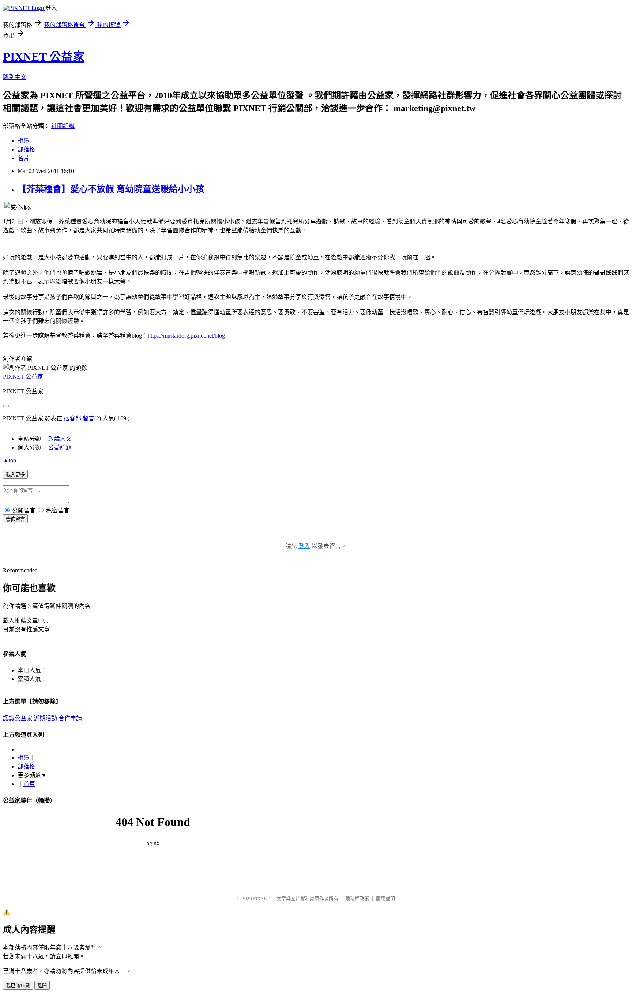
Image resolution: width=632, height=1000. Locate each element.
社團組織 (63, 126)
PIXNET (261, 898)
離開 (42, 985)
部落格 (26, 149)
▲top (9, 460)
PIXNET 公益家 (43, 56)
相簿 (23, 141)
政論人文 (60, 439)
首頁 (29, 784)
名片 (23, 158)
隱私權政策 (357, 898)
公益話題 (60, 447)
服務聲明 (385, 898)
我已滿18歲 (18, 985)
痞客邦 (72, 418)
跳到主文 (14, 77)
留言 (88, 418)
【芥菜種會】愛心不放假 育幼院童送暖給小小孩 (111, 189)
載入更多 (15, 474)
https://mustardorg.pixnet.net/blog (186, 335)
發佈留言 (15, 519)
